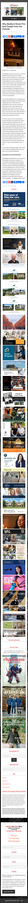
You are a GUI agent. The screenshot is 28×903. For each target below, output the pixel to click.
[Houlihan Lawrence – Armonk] (14, 298)
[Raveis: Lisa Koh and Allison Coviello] (14, 405)
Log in (22, 900)
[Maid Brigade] (14, 360)
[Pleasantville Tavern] (14, 421)
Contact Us (4, 780)
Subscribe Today (8, 891)
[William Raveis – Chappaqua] (14, 237)
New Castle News (12, 185)
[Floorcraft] (14, 482)
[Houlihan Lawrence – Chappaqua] (14, 283)
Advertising (14, 835)
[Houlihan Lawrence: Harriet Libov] (14, 467)
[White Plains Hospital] (14, 206)
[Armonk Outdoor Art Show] (14, 543)
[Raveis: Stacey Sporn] (14, 252)
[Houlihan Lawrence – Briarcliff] (14, 314)
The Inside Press (14, 10)
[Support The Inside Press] (14, 833)
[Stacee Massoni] (14, 375)
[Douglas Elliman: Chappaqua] (14, 513)
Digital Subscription (6, 784)
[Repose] (14, 329)
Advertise (4, 777)
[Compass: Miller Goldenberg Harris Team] (14, 344)
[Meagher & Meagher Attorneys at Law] (14, 390)
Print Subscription (6, 787)
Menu (15, 18)
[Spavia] (14, 528)
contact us (22, 652)
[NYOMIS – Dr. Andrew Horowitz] (14, 268)
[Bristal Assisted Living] (14, 497)
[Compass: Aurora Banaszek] (14, 436)
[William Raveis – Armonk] (14, 222)
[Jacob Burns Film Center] (14, 451)
